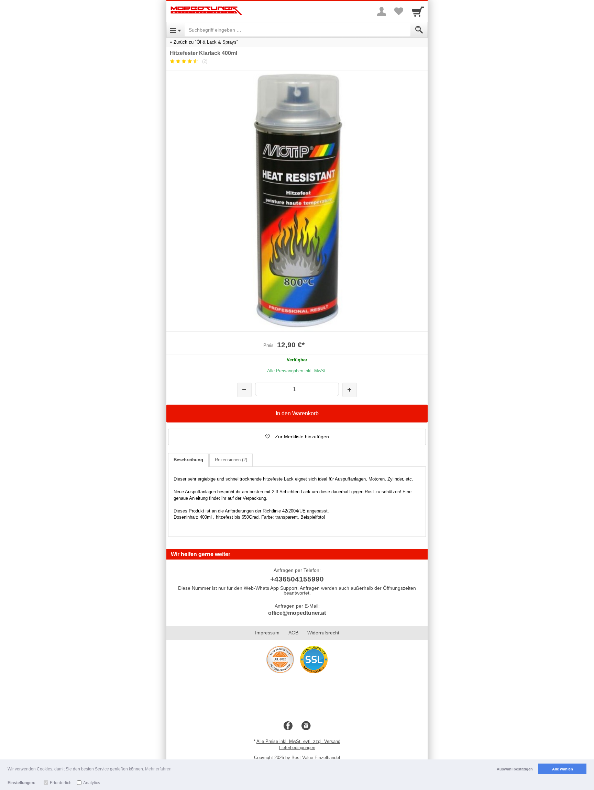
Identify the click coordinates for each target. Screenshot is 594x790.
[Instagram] (306, 726)
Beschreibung (188, 459)
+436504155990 (297, 579)
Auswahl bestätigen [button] (515, 769)
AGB (293, 632)
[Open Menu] (175, 30)
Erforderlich (61, 782)
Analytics (91, 782)
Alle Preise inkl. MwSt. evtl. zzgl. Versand (298, 741)
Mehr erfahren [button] (158, 769)
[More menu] (381, 11)
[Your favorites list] (399, 11)
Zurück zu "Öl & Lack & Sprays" (206, 42)
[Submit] (419, 29)
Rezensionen (231, 459)
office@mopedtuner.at (297, 613)
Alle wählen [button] (562, 769)
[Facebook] (288, 726)
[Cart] (418, 11)
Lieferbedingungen (297, 747)
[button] (297, 437)
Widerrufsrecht (323, 632)
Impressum (267, 632)
